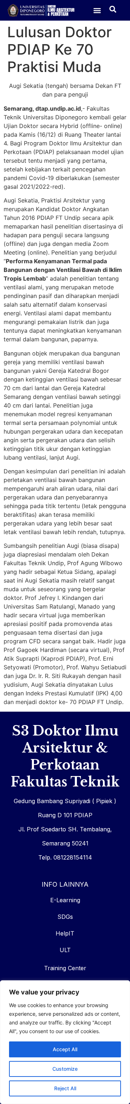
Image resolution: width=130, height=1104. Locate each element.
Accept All (65, 1049)
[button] (97, 10)
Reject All (65, 1088)
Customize (65, 1069)
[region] (65, 1042)
